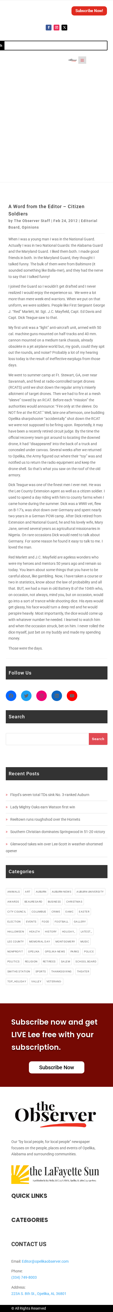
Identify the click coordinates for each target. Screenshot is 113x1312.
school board (85, 961)
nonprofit (15, 951)
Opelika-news (55, 951)
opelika (34, 951)
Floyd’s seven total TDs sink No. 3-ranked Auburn (49, 795)
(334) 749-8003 (24, 1277)
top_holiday (16, 981)
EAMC (69, 911)
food (45, 921)
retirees (49, 961)
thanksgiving (61, 971)
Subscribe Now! (89, 10)
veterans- (54, 981)
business (54, 901)
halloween (15, 931)
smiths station (18, 971)
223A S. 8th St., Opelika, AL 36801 (38, 1294)
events (31, 921)
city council (16, 911)
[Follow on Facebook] (49, 27)
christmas (74, 901)
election (14, 921)
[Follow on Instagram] (56, 27)
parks (74, 951)
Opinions (30, 227)
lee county (15, 941)
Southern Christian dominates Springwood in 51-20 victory (57, 832)
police (89, 951)
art (27, 891)
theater (83, 971)
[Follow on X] (64, 27)
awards (13, 901)
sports (40, 971)
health (34, 931)
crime (56, 911)
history (51, 931)
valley (36, 981)
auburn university (90, 891)
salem (65, 961)
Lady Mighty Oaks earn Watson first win (42, 807)
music (84, 941)
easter (84, 911)
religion (31, 961)
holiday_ (68, 931)
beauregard (33, 901)
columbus (39, 911)
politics (13, 961)
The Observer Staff (32, 221)
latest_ (86, 931)
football (62, 921)
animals (13, 891)
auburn (41, 891)
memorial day (39, 941)
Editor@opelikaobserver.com (45, 1261)
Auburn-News (61, 891)
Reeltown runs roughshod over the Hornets (45, 819)
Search (98, 739)
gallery (80, 921)
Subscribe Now (56, 1067)
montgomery (65, 941)
